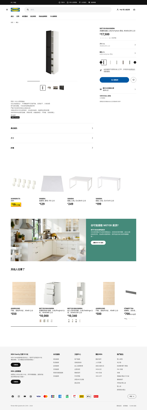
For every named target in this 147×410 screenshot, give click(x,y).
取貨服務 (56, 362)
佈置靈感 (25, 16)
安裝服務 (56, 369)
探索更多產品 (121, 390)
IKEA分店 (99, 369)
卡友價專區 (53, 16)
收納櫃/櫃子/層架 (122, 366)
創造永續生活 (100, 366)
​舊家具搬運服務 (58, 373)
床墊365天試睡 (79, 379)
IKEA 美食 (99, 373)
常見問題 (77, 376)
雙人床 (119, 386)
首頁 (12, 22)
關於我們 (98, 359)
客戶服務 (77, 359)
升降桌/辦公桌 (121, 383)
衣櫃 (118, 373)
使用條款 (125, 406)
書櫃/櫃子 (120, 379)
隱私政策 (119, 406)
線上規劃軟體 (78, 366)
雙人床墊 (120, 359)
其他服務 (56, 376)
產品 (17, 22)
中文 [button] (131, 396)
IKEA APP (99, 376)
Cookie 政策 (133, 406)
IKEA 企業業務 (73, 2)
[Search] (28, 10)
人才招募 (98, 362)
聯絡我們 (77, 373)
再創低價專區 (43, 16)
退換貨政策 (78, 362)
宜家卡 (63, 2)
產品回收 (77, 383)
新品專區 (33, 16)
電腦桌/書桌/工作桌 (123, 376)
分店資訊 (84, 2)
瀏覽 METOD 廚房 (98, 242)
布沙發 (119, 362)
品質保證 (77, 369)
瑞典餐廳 (93, 2)
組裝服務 (56, 366)
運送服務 (56, 359)
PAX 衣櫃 (120, 369)
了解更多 (15, 365)
